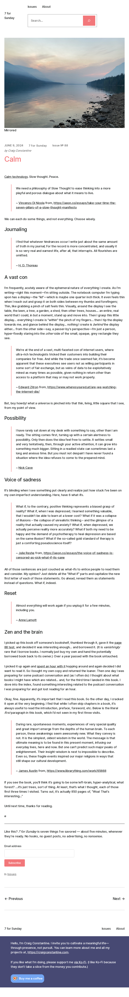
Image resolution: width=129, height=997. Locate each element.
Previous (16, 899)
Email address (12, 846)
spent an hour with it (51, 666)
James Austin (28, 771)
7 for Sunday (13, 928)
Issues (11, 874)
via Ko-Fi (80, 962)
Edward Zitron (28, 387)
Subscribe (14, 863)
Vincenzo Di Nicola (31, 203)
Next (116, 899)
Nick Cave (25, 467)
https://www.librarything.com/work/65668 (76, 771)
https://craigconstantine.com (48, 952)
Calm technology (16, 176)
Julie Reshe (26, 553)
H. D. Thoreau (27, 265)
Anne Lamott (27, 620)
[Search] (89, 21)
